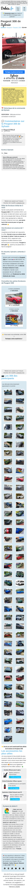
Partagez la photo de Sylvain (14, 72)
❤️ (22, 65)
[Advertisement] (14, 185)
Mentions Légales (14, 886)
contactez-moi (20, 203)
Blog (18, 8)
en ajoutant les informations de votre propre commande (13, 164)
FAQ (18, 10)
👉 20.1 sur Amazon (14, 788)
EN (24, 10)
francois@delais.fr (9, 846)
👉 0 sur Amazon (14, 799)
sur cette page (21, 168)
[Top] (25, 891)
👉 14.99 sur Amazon (15, 777)
